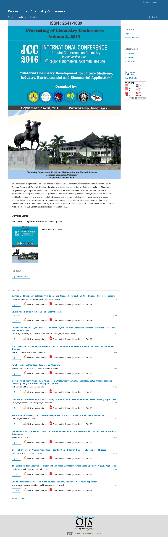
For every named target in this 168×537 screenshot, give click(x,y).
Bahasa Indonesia (132, 37)
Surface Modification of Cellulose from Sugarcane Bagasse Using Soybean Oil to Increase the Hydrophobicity (63, 296)
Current (11, 17)
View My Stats (131, 78)
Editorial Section (21, 276)
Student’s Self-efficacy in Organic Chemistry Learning (37, 312)
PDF (17, 304)
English (128, 33)
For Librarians (130, 61)
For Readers (129, 53)
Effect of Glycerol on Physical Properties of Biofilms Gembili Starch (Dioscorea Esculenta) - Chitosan (59, 450)
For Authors (129, 57)
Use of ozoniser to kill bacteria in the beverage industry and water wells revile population (54, 481)
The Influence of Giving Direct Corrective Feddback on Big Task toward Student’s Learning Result (58, 415)
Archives (22, 17)
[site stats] (130, 74)
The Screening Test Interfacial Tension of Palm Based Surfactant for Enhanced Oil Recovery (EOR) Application (64, 466)
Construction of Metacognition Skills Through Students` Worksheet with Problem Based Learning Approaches (64, 399)
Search (154, 17)
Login (155, 2)
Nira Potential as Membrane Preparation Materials (36, 365)
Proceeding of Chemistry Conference (36, 11)
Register (146, 2)
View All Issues (18, 498)
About (33, 17)
